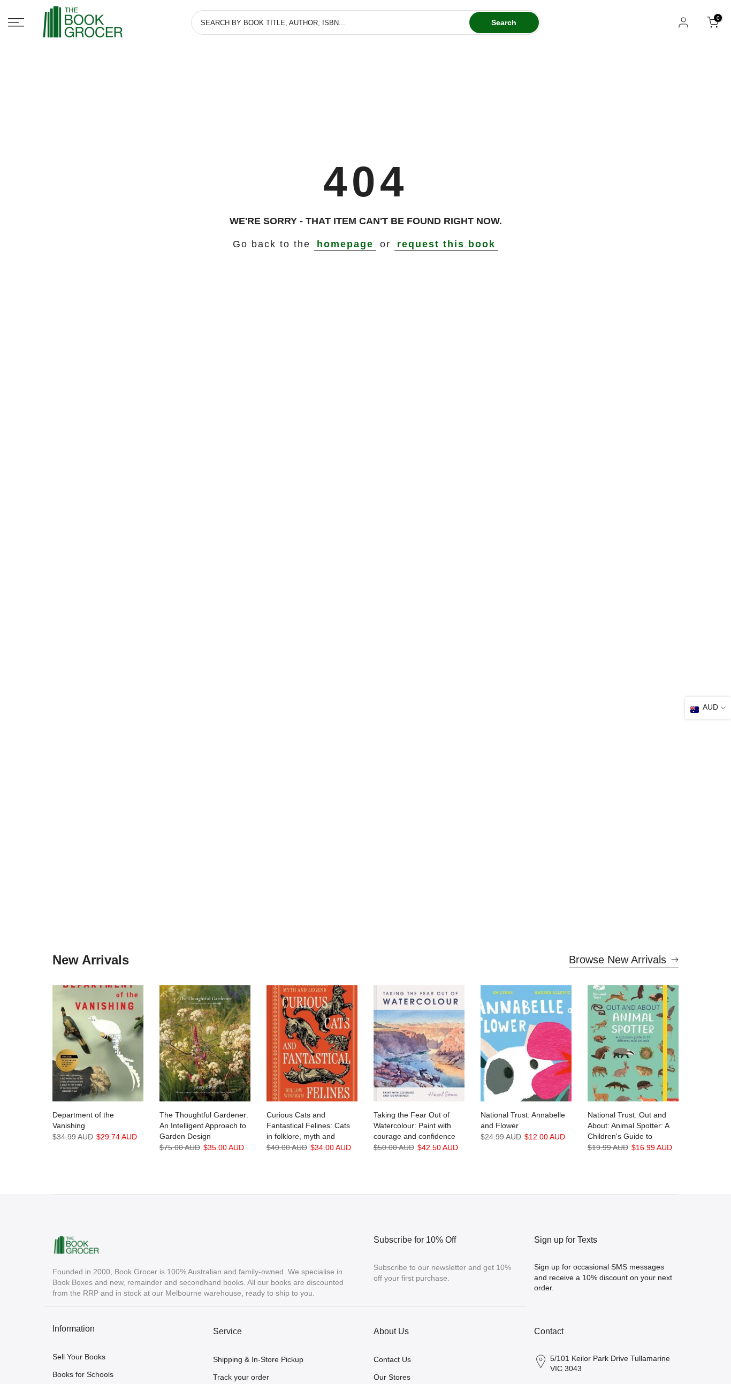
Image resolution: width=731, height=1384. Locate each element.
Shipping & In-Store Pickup (258, 1359)
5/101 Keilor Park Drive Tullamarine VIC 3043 (610, 1363)
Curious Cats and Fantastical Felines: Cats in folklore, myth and (308, 1125)
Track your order (241, 1377)
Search (503, 22)
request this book (446, 244)
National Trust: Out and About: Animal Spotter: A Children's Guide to (628, 1125)
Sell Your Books (78, 1356)
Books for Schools (82, 1374)
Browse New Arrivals (617, 959)
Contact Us (392, 1359)
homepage (345, 244)
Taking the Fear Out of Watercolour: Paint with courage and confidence (414, 1125)
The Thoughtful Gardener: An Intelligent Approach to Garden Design (203, 1125)
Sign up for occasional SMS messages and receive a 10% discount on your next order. (603, 1277)
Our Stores (392, 1377)
